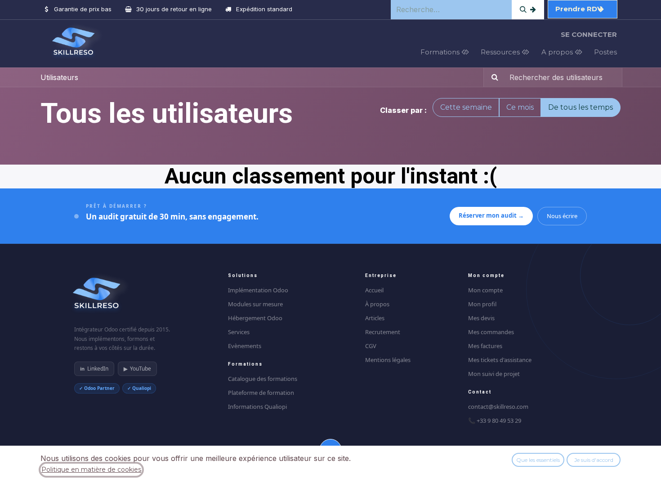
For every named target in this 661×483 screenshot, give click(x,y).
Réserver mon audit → (491, 215)
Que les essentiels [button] (538, 459)
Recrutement (382, 332)
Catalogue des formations (262, 379)
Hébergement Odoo (255, 318)
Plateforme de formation (261, 393)
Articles (374, 318)
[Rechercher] (528, 9)
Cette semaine (466, 107)
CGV (370, 346)
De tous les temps (580, 107)
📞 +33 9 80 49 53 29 (494, 420)
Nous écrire (562, 216)
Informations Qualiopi (257, 406)
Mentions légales (388, 360)
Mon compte (485, 290)
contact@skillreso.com (498, 406)
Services (239, 332)
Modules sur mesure (255, 304)
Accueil (374, 290)
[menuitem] (447, 52)
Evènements (244, 346)
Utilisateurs (59, 77)
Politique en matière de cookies (91, 469)
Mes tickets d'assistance (499, 360)
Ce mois (520, 107)
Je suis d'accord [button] (593, 459)
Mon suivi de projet (494, 374)
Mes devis (481, 318)
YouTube (137, 368)
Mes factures (485, 346)
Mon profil (482, 304)
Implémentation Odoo (258, 290)
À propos (377, 304)
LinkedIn (94, 368)
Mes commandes (491, 332)
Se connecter (589, 34)
